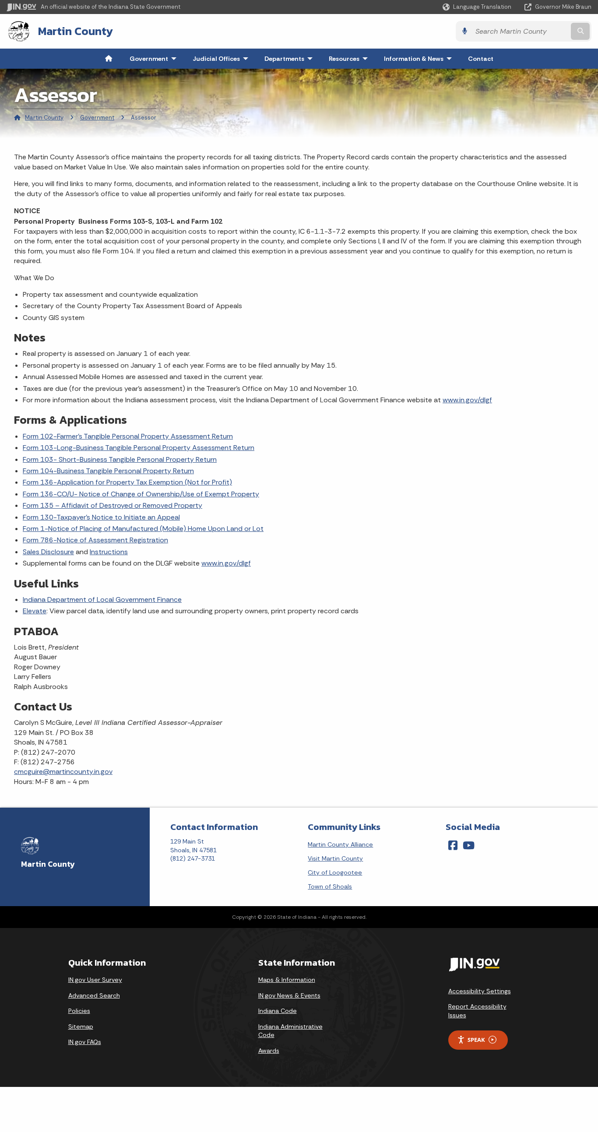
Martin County (75, 31)
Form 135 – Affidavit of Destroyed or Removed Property (112, 505)
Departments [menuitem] (290, 59)
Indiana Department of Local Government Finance (102, 599)
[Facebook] (452, 845)
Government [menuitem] (155, 59)
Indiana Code (277, 1011)
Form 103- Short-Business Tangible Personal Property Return (120, 459)
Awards (268, 1051)
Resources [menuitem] (350, 59)
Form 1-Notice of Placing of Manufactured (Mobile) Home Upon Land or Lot (143, 528)
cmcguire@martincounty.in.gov (63, 771)
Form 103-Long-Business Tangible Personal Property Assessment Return (138, 447)
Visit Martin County (335, 858)
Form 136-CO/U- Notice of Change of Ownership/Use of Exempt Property (141, 494)
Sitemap (80, 1026)
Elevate (34, 610)
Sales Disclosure (48, 551)
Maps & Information (286, 980)
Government (97, 117)
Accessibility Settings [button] (479, 991)
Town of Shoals (330, 886)
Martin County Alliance (340, 844)
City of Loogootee (335, 872)
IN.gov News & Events (289, 995)
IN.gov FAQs (84, 1042)
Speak (476, 1040)
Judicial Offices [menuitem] (222, 59)
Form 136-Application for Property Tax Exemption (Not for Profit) (127, 482)
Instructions (109, 551)
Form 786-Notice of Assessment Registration (95, 540)
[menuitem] (108, 58)
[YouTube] (469, 845)
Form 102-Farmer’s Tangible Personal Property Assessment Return (128, 436)
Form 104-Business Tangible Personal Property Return (108, 470)
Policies (79, 1011)
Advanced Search (94, 995)
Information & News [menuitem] (420, 59)
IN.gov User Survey (95, 980)
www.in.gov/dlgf (467, 399)
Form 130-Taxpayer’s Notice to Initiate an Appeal (101, 517)
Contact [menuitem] (480, 59)
